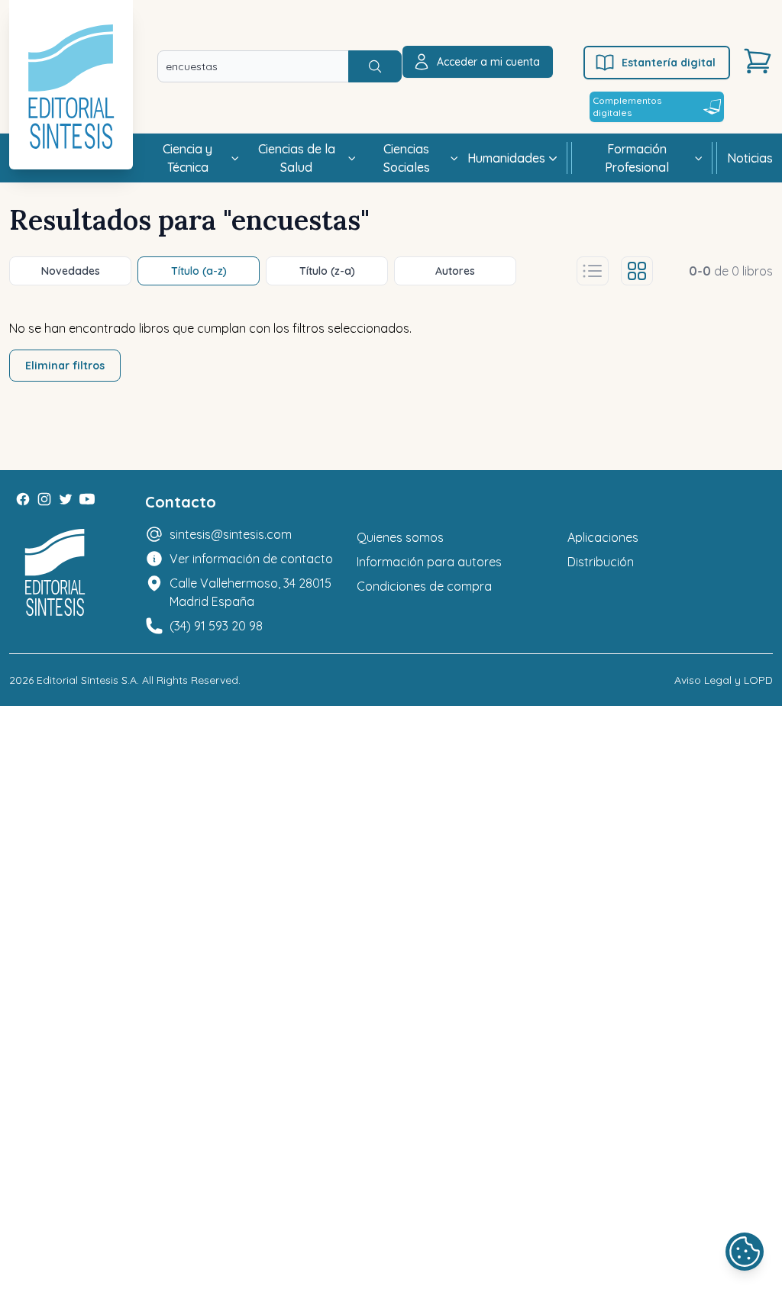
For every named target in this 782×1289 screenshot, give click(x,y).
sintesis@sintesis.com (231, 534)
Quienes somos (400, 537)
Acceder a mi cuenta (488, 62)
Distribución (600, 561)
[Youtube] (87, 499)
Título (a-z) (199, 271)
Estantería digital (669, 62)
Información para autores (429, 561)
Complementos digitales (627, 106)
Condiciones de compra (424, 586)
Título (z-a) (327, 271)
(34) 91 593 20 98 (216, 625)
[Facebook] (23, 499)
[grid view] (637, 270)
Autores (455, 271)
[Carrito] (757, 61)
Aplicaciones (602, 537)
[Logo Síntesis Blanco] (55, 573)
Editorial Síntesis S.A (87, 680)
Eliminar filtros (65, 365)
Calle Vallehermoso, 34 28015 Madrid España (250, 592)
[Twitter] (65, 499)
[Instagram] (44, 499)
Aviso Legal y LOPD (723, 680)
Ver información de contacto (251, 558)
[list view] (593, 270)
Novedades (70, 271)
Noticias (750, 158)
